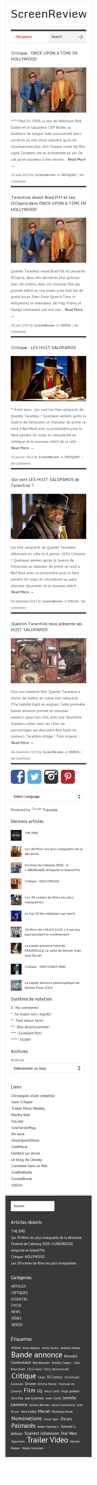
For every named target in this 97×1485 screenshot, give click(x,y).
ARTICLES (18, 1286)
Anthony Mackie (70, 1348)
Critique (23, 1375)
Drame (30, 1383)
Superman (18, 1441)
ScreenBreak (21, 1178)
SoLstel (17, 1121)
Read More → (22, 447)
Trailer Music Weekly (28, 1108)
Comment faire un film (29, 1165)
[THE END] (16, 835)
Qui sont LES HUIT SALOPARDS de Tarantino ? (45, 482)
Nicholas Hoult (62, 1411)
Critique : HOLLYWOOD (42, 881)
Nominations (26, 1418)
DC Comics (55, 1377)
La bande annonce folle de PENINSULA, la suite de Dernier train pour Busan (53, 950)
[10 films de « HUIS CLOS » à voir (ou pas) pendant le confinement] (16, 932)
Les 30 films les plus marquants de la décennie (54, 851)
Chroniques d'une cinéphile (33, 1095)
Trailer (37, 1439)
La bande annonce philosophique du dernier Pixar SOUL (52, 985)
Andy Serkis (50, 1348)
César (41, 1377)
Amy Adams (31, 1348)
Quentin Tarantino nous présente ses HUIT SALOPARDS (46, 626)
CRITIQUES (68, 175)
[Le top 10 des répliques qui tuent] (16, 916)
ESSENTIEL (19, 1299)
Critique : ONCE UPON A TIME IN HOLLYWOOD (44, 56)
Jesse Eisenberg (63, 1405)
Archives (17, 1060)
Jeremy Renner (39, 1405)
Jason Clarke (53, 1398)
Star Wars (69, 1433)
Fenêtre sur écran (25, 1153)
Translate (50, 809)
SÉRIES (16, 1318)
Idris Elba (17, 1398)
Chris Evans (34, 1369)
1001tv (17, 1185)
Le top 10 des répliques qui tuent (50, 913)
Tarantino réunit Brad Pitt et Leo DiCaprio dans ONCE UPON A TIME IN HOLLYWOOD (48, 203)
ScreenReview (45, 175)
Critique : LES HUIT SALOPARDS (43, 347)
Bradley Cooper (61, 1363)
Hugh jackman (70, 1391)
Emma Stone (47, 1384)
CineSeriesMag (23, 1127)
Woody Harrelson (33, 1448)
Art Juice (18, 1133)
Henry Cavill (51, 1391)
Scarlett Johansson (42, 1433)
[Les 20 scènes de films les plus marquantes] (16, 899)
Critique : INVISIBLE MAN (45, 966)
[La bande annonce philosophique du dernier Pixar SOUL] (16, 985)
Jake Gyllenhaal (34, 1398)
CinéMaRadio (21, 1172)
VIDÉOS (65, 325)
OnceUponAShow (25, 1140)
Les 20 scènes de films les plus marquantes (49, 900)
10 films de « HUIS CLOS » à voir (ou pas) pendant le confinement (52, 932)
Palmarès (23, 1425)
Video (59, 1439)
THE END (31, 832)
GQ (39, 1391)
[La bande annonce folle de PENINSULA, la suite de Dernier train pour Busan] (16, 948)
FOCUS (73, 601)
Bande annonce (36, 1354)
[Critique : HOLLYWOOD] (16, 883)
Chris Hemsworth (56, 1369)
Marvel (44, 1411)
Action (16, 1348)
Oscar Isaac (51, 1419)
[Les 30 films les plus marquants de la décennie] (16, 851)
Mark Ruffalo (28, 1412)
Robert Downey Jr (48, 1427)
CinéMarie (19, 1146)
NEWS (15, 1312)
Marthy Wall (20, 1114)
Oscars (66, 1418)
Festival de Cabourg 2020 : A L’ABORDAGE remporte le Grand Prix (52, 867)
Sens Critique (22, 1101)
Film (29, 1390)
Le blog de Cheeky (26, 1159)
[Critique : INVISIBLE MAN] (16, 969)
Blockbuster (41, 1362)
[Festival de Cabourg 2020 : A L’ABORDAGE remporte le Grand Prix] (16, 867)
